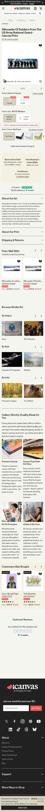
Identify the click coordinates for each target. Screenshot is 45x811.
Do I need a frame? (36, 130)
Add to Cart (22, 808)
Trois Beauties (30, 593)
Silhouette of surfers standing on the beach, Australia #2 (12, 281)
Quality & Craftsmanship (12, 747)
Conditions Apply (22, 177)
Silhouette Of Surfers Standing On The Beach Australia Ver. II (33, 281)
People (10, 20)
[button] (10, 101)
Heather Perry (7, 596)
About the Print (10, 231)
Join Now (36, 708)
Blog (4, 763)
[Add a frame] (8, 81)
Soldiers (32, 20)
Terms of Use (7, 759)
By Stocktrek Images (10, 39)
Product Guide (38, 93)
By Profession (21, 20)
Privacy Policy (8, 751)
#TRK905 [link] (5, 24)
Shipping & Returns (13, 240)
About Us (6, 743)
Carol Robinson (29, 596)
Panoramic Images (8, 283)
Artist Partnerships (9, 755)
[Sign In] (35, 8)
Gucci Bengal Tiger (10, 593)
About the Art (9, 198)
